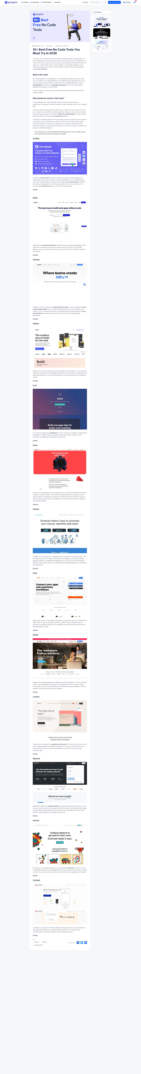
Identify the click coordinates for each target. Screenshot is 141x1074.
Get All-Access (116, 2)
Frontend (36, 942)
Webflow (36, 323)
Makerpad (36, 758)
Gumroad (36, 820)
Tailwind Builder (47, 2)
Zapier (35, 573)
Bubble (35, 198)
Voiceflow (36, 259)
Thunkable (36, 880)
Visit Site (35, 189)
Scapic (35, 445)
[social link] (78, 942)
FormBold (36, 138)
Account (127, 2)
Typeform (36, 697)
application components (59, 85)
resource (45, 942)
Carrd (35, 385)
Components (35, 2)
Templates (25, 2)
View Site (35, 255)
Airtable (35, 635)
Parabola (36, 509)
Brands (86, 2)
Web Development (38, 945)
